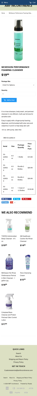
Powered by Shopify (26, 384)
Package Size (5, 81)
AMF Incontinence (18, 5)
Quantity (4, 90)
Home (3, 13)
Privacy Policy (18, 362)
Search (18, 353)
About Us (18, 356)
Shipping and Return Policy (18, 359)
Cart (34, 2)
